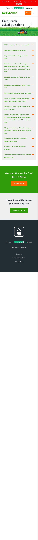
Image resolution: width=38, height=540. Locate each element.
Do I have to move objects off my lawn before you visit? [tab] (17, 108)
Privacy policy (19, 261)
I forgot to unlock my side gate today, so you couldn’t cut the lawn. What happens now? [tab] (17, 130)
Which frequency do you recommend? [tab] (16, 45)
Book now (19, 184)
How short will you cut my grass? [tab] (15, 50)
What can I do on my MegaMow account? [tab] (15, 148)
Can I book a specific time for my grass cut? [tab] (17, 86)
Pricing (28, 13)
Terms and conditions (19, 258)
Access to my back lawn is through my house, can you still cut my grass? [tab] (16, 100)
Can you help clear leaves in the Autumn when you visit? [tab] (17, 156)
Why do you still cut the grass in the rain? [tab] (16, 57)
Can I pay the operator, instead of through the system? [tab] (15, 140)
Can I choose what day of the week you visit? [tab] (17, 78)
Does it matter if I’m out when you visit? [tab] (17, 93)
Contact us (19, 210)
